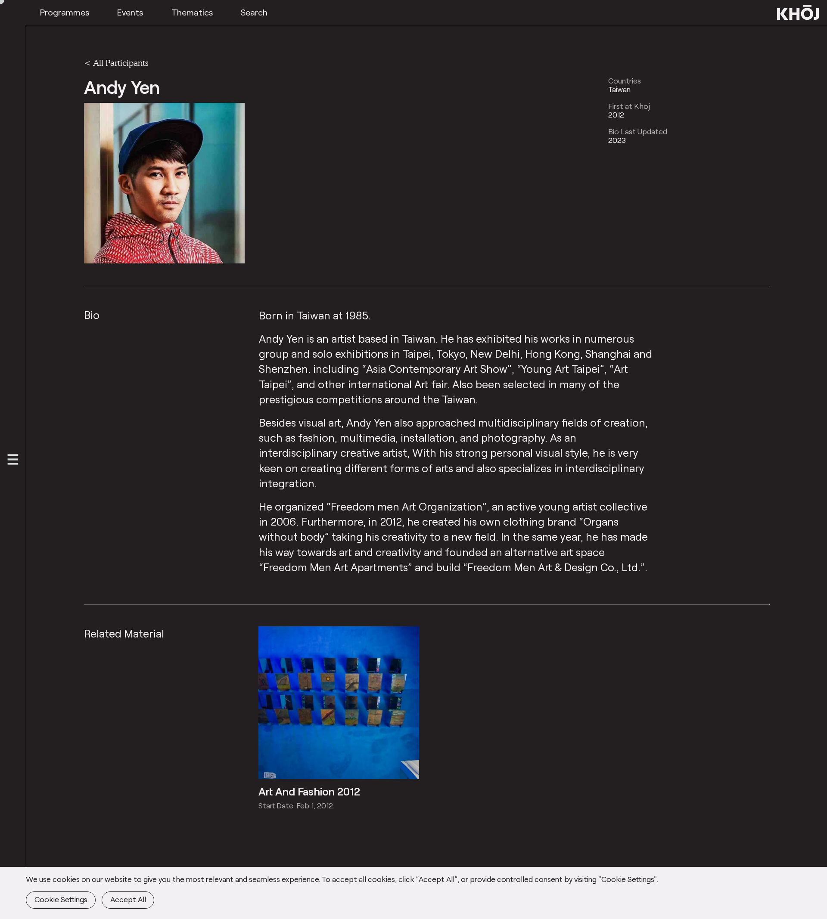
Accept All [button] (128, 899)
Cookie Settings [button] (60, 899)
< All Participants (116, 62)
